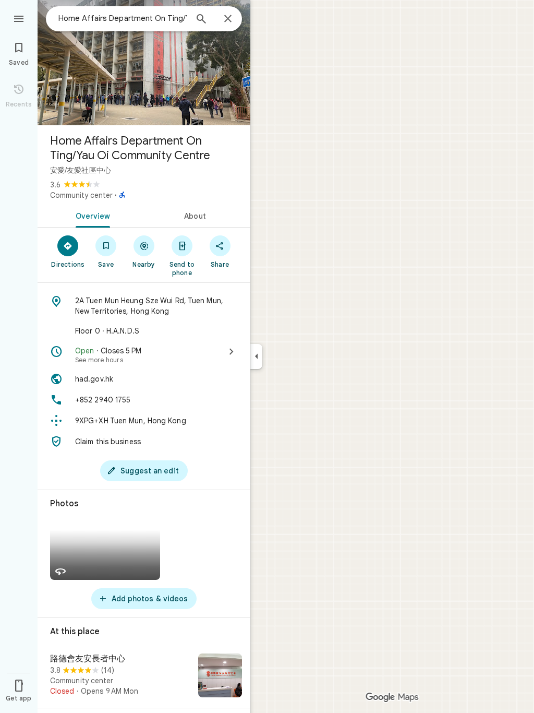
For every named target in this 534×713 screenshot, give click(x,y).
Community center (81, 195)
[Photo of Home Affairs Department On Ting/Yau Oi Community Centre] (144, 62)
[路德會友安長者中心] (144, 676)
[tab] (91, 215)
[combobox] (122, 18)
